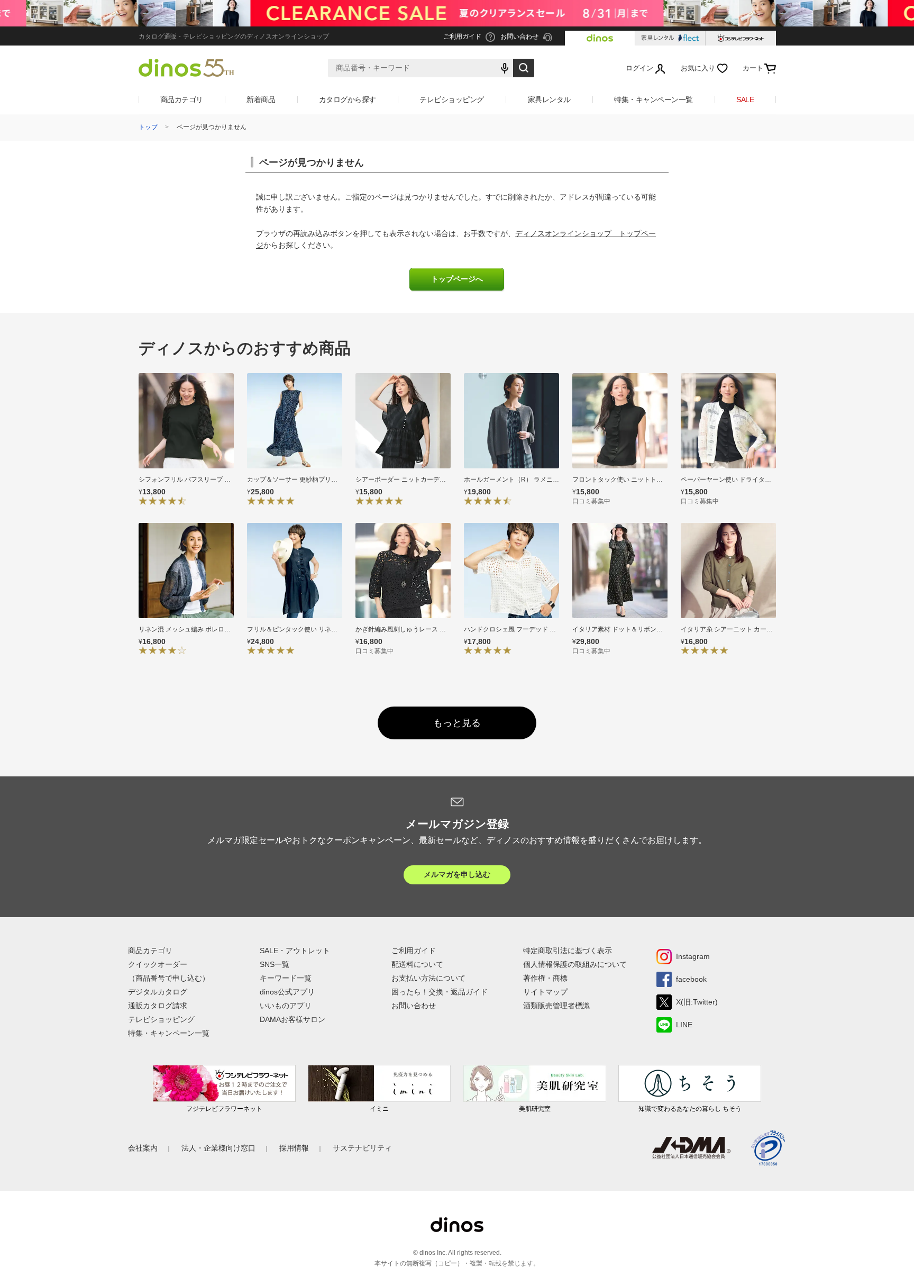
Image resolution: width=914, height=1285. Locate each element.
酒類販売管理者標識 (556, 1005)
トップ (148, 127)
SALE (745, 99)
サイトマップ (545, 992)
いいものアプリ (286, 1005)
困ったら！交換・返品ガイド (439, 992)
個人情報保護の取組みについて (575, 964)
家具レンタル (549, 99)
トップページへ (457, 279)
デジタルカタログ (157, 992)
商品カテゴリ (181, 99)
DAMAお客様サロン (292, 1019)
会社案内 (143, 1148)
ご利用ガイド (413, 950)
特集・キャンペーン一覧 (653, 99)
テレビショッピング (451, 99)
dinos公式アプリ (287, 992)
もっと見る (457, 723)
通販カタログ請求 (157, 1005)
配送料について (417, 964)
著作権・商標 (545, 978)
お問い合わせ (413, 1005)
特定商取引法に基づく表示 (567, 950)
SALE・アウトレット (295, 950)
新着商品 (260, 99)
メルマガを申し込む (457, 874)
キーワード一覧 (286, 978)
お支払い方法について (428, 978)
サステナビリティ (362, 1148)
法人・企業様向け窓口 (218, 1148)
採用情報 (294, 1148)
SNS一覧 (274, 964)
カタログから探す (347, 99)
